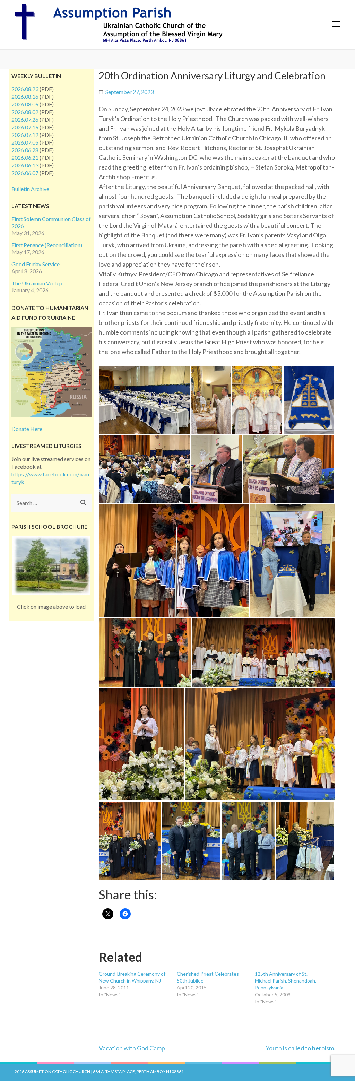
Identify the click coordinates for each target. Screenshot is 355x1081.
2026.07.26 (24, 119)
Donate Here (26, 428)
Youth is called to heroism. (300, 1048)
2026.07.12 (24, 134)
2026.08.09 (24, 104)
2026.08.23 (24, 89)
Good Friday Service (35, 264)
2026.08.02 (24, 112)
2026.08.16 (24, 96)
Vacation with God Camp (132, 1048)
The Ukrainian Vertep (36, 283)
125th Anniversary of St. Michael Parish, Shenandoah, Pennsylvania (285, 981)
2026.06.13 (24, 165)
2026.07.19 (24, 127)
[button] (144, 400)
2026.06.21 (24, 157)
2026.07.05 (24, 142)
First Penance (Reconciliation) (46, 245)
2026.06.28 (24, 150)
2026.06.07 (24, 173)
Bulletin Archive (30, 188)
